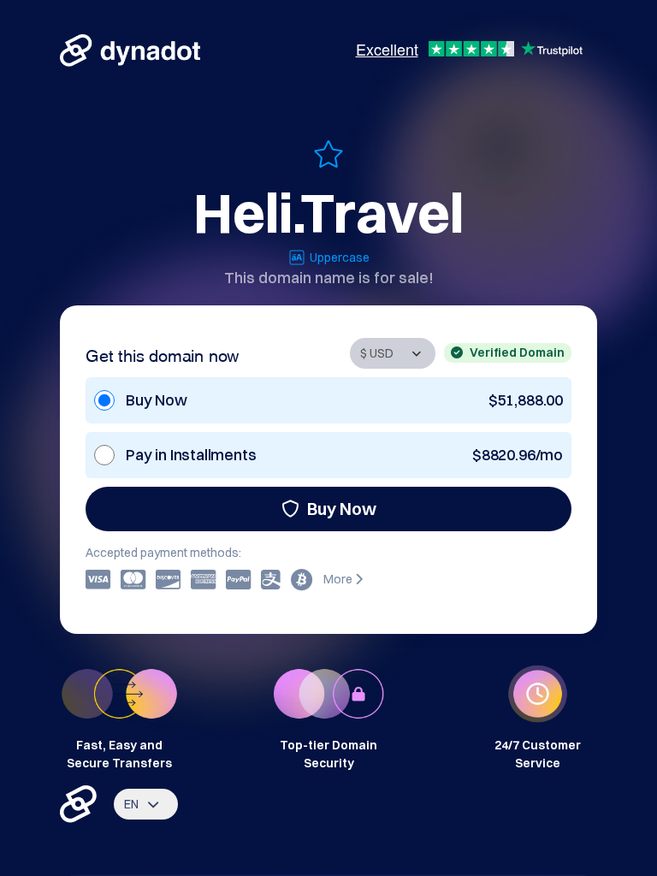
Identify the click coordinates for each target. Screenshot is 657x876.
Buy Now (341, 508)
